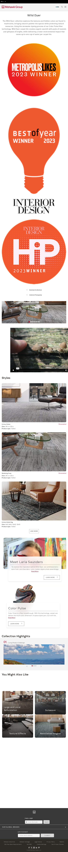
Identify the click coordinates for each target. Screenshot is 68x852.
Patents (62, 841)
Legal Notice (38, 841)
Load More (34, 531)
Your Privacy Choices (57, 844)
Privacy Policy (51, 841)
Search (47, 822)
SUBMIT (47, 835)
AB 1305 (29, 844)
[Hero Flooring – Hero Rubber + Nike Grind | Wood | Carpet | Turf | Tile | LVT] (57, 7)
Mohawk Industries (9, 841)
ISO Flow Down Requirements (13, 844)
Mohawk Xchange (25, 841)
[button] (29, 321)
